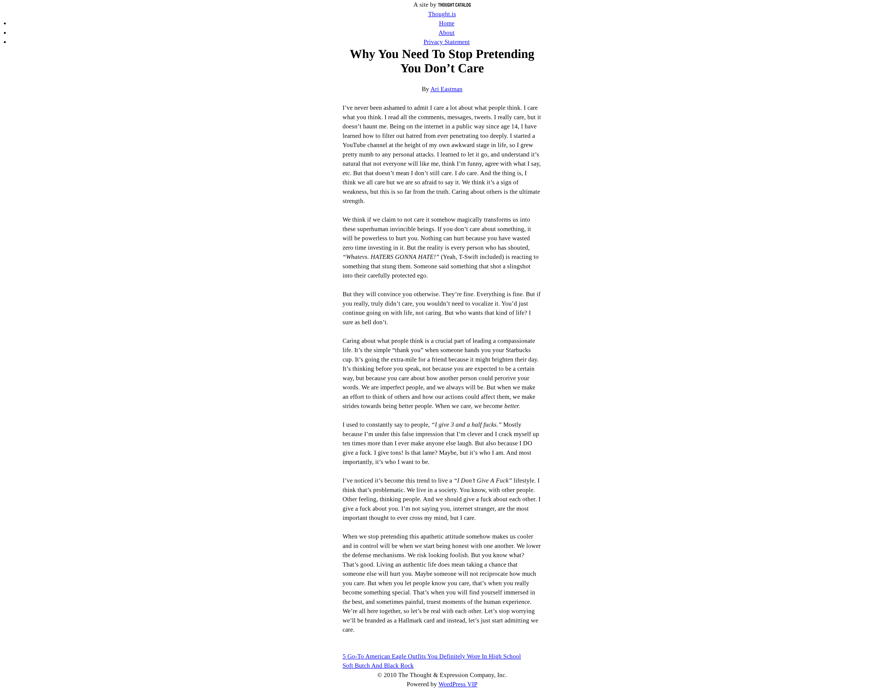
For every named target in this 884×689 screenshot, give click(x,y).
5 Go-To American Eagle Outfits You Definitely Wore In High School (432, 656)
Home (446, 23)
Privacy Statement (447, 41)
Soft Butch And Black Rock (378, 665)
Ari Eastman (446, 89)
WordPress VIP (458, 684)
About (447, 32)
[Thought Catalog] (454, 4)
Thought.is (442, 14)
